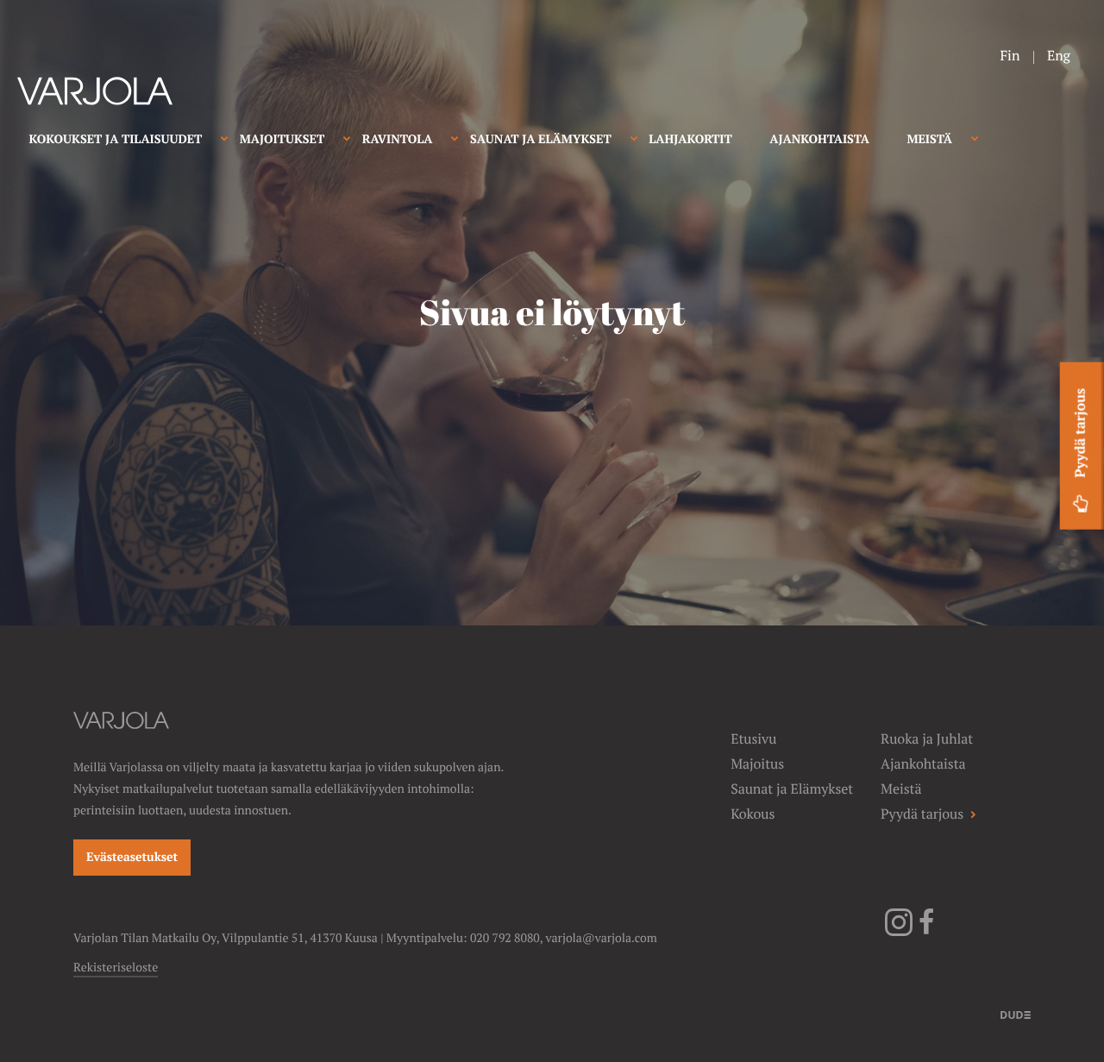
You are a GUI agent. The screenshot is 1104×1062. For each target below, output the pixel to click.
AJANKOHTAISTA (819, 140)
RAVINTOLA (397, 140)
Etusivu (753, 739)
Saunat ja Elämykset (792, 789)
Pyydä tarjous (1080, 433)
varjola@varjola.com (601, 938)
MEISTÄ (928, 140)
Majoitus (757, 764)
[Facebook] (926, 932)
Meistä (901, 789)
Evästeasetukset (132, 857)
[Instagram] (899, 932)
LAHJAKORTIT (690, 140)
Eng (1058, 56)
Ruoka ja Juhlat (927, 739)
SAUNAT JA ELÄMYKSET (541, 140)
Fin (1009, 56)
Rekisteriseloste (115, 968)
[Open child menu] (224, 138)
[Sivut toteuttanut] (1015, 1013)
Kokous (753, 814)
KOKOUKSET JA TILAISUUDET (116, 140)
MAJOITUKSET (282, 140)
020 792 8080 (505, 938)
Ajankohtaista (923, 764)
